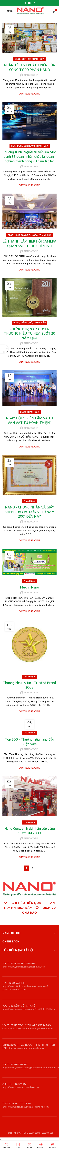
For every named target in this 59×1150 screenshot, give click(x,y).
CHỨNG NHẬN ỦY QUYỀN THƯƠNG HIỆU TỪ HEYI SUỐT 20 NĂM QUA (29, 333)
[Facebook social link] (25, 3)
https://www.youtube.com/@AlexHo (20, 1087)
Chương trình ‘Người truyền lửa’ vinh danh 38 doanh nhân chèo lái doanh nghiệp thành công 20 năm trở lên (30, 156)
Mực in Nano (29, 587)
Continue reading (29, 94)
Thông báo (40, 323)
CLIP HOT (26, 59)
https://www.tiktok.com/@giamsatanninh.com (25, 1106)
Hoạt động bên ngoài (23, 146)
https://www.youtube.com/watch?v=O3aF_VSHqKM (28, 1009)
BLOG (17, 59)
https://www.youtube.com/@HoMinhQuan (31, 1028)
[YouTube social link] (29, 3)
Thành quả (38, 59)
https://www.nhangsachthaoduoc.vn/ (26, 1048)
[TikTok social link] (34, 3)
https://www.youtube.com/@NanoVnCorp (23, 966)
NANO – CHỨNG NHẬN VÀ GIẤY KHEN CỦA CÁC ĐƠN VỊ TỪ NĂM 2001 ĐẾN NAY (30, 511)
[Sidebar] (4, 349)
